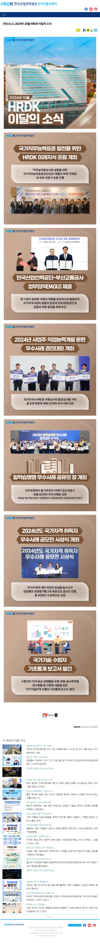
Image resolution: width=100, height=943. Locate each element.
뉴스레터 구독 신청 (74, 925)
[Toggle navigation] (3, 14)
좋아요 (52, 715)
